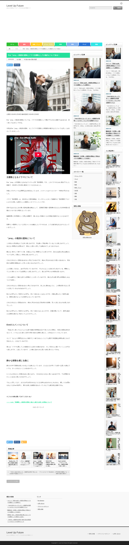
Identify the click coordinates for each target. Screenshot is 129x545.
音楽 (60, 44)
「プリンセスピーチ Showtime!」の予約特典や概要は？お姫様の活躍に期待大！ (52, 472)
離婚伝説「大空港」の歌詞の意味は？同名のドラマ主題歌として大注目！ (113, 133)
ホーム (12, 44)
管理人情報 (40, 509)
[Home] (9, 49)
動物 (96, 44)
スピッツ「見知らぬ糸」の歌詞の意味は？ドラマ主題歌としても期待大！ (113, 66)
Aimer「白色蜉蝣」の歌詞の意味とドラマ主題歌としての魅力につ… (38, 464)
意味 (32, 59)
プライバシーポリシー (43, 506)
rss (121, 3)
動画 (76, 184)
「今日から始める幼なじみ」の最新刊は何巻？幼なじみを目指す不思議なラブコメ (23, 472)
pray (29, 59)
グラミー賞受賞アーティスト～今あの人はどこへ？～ (25, 463)
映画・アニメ (36, 44)
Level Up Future (15, 5)
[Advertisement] (64, 27)
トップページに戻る (13, 481)
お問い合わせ (41, 503)
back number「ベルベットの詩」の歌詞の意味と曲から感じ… (63, 463)
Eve (27, 59)
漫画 (72, 44)
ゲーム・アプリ (48, 44)
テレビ (84, 44)
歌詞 (35, 59)
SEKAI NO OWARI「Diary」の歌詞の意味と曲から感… (50, 463)
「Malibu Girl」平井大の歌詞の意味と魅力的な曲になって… (13, 464)
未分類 (76, 190)
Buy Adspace (41, 500)
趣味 (24, 44)
